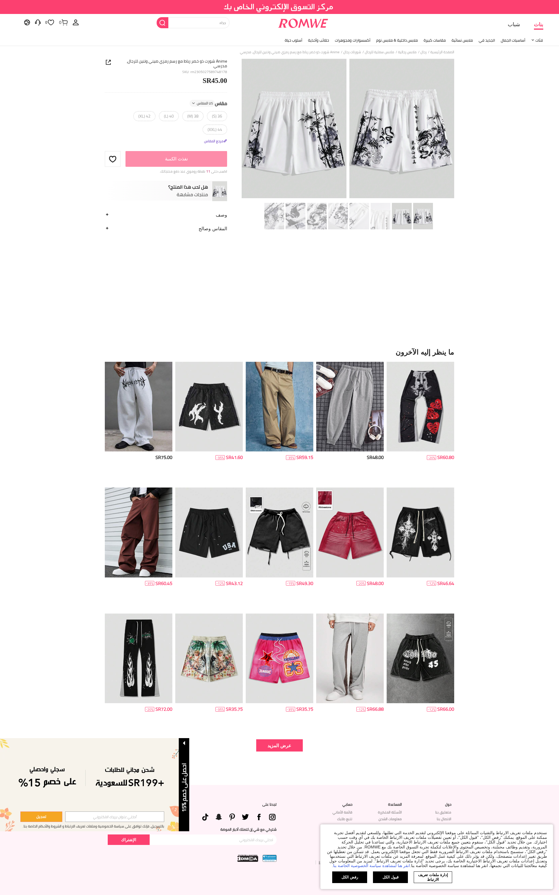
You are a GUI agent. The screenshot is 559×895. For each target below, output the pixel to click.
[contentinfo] (445, 457)
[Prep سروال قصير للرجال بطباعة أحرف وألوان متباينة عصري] (279, 658)
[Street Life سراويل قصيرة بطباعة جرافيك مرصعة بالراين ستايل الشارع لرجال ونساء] (350, 532)
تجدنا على (269, 804)
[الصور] (348, 129)
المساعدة (395, 804)
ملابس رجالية (407, 52)
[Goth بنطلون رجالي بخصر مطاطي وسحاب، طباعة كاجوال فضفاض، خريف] (138, 407)
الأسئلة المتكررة (390, 812)
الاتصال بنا (444, 819)
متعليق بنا (443, 812)
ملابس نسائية (462, 40)
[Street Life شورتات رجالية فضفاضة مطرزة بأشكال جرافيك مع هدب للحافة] (209, 407)
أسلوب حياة (293, 40)
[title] (279, 352)
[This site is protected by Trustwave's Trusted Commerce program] (270, 858)
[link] (279, 7)
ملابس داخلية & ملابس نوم (397, 40)
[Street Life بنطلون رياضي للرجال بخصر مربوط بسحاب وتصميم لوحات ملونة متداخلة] (420, 407)
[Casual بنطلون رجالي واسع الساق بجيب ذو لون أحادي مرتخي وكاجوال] (279, 407)
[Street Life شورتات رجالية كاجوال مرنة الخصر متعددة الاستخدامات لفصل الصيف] (209, 658)
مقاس (212, 103)
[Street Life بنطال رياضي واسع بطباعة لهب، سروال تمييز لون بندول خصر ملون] (138, 658)
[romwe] (303, 22)
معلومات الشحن (390, 819)
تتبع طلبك (344, 819)
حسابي (347, 804)
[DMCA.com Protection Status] (247, 858)
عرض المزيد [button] (279, 745)
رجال (423, 52)
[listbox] (76, 22)
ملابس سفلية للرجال (379, 52)
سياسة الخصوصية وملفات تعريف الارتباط (94, 826)
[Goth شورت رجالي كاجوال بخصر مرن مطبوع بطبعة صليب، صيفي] (420, 532)
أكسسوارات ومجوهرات (352, 40)
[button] (113, 159)
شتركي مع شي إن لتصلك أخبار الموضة (248, 829)
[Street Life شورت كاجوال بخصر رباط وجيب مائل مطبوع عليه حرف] (420, 658)
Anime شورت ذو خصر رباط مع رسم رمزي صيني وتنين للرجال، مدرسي (177, 63)
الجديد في (487, 40)
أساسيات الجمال (513, 40)
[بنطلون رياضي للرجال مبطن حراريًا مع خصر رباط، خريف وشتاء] (350, 407)
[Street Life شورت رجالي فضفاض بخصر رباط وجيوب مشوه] (279, 532)
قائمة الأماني (342, 812)
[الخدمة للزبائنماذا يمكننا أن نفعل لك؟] (37, 22)
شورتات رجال (352, 52)
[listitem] (420, 422)
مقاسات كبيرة (435, 40)
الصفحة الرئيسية (442, 52)
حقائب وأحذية (318, 40)
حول (448, 804)
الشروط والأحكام (49, 826)
